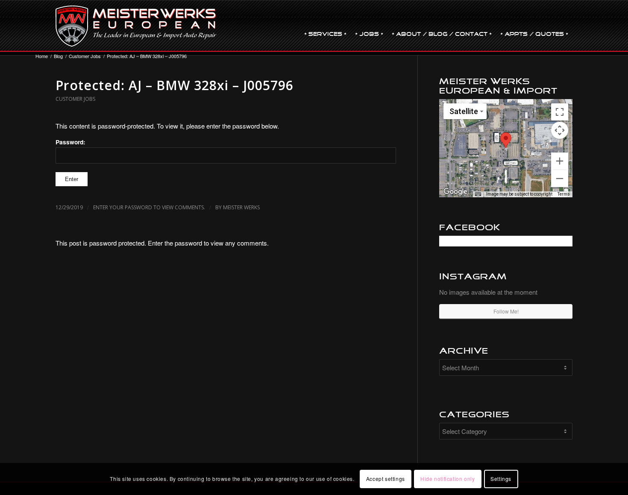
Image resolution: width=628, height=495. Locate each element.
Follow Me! (506, 311)
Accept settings (385, 478)
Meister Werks (241, 207)
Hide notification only (447, 478)
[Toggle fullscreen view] (559, 111)
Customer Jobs (75, 99)
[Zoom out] (559, 178)
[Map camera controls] (559, 130)
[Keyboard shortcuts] (478, 194)
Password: (70, 142)
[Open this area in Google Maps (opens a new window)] (455, 191)
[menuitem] (325, 26)
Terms (564, 194)
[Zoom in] (559, 161)
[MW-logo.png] (136, 26)
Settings (500, 478)
